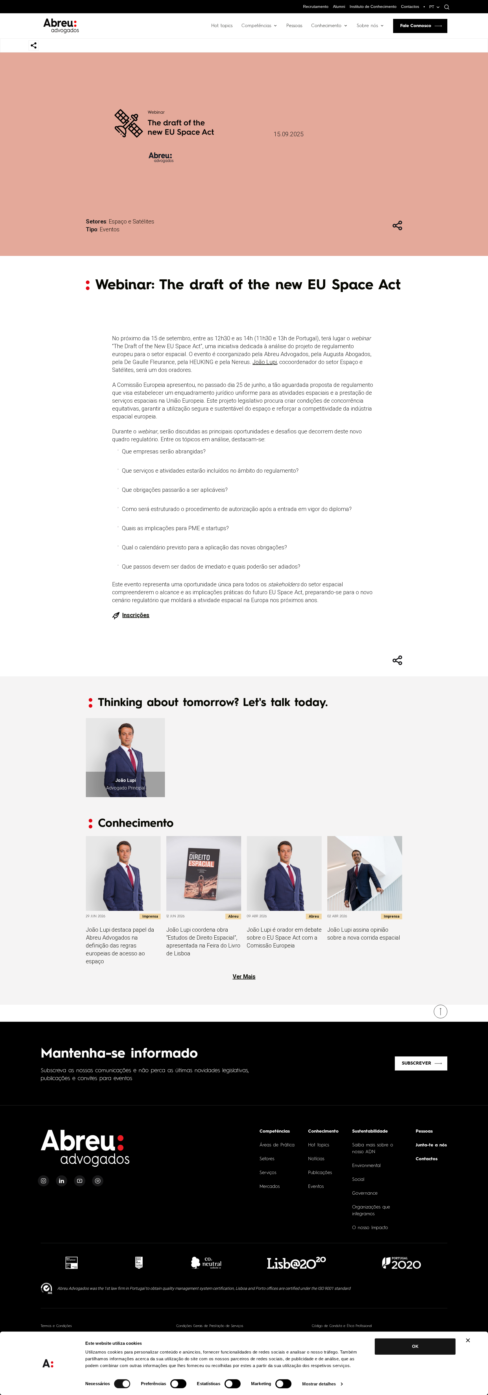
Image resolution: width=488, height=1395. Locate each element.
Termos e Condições (56, 1326)
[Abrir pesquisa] (445, 7)
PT (431, 7)
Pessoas (294, 26)
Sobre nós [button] (367, 26)
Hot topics (221, 26)
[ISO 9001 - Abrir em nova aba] (47, 1288)
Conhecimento (326, 26)
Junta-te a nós (431, 1145)
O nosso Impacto (370, 1228)
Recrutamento (315, 6)
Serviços (268, 1173)
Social (358, 1179)
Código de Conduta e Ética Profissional (342, 1326)
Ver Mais (244, 976)
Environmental (366, 1166)
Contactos (410, 6)
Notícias (316, 1159)
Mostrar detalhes (319, 1383)
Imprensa (150, 916)
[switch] (178, 1383)
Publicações (320, 1173)
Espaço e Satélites (131, 221)
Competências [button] (256, 26)
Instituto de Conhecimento (373, 6)
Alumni (339, 6)
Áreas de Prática (277, 1145)
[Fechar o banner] (468, 1340)
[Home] (85, 1151)
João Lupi (264, 362)
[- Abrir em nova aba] (72, 1263)
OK (415, 1346)
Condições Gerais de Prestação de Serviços (209, 1326)
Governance (365, 1193)
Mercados (270, 1187)
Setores (267, 1159)
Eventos (109, 229)
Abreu (233, 916)
